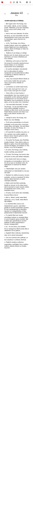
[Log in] (30, 2)
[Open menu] (27, 2)
